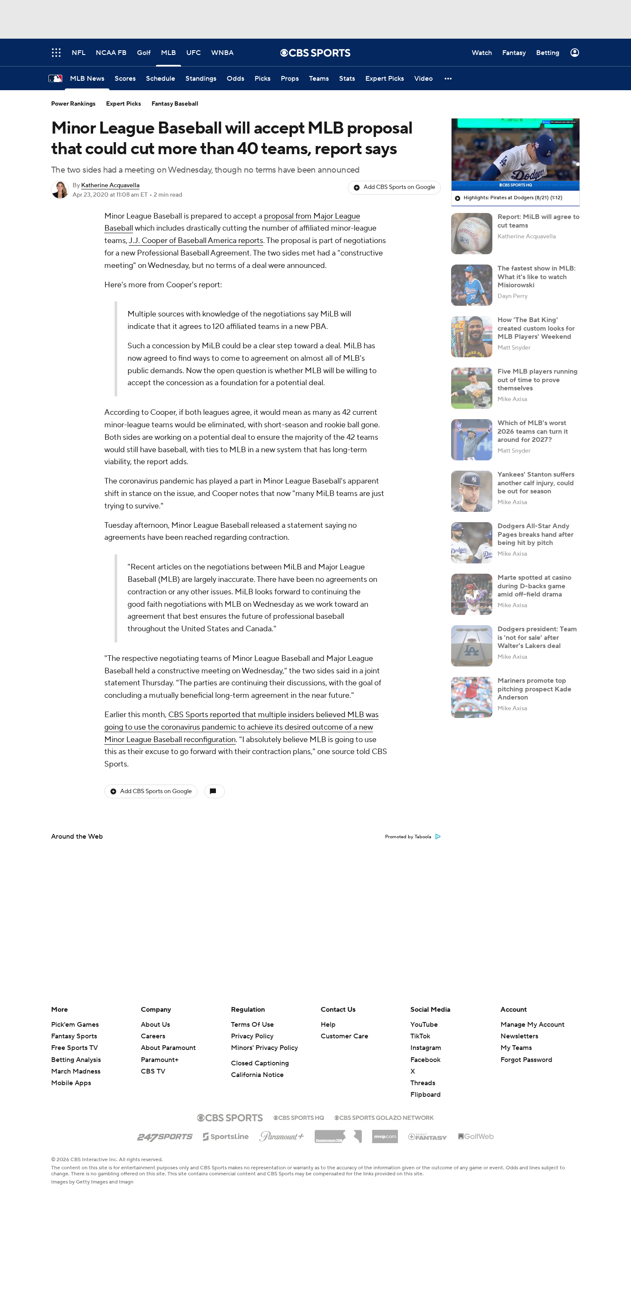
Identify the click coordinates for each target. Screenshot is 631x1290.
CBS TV (153, 1071)
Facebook (425, 1060)
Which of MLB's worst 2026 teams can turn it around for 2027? (533, 431)
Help (328, 1024)
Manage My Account (532, 1024)
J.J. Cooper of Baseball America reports (196, 241)
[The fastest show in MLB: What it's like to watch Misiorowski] (471, 285)
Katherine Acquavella (110, 185)
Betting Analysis (76, 1060)
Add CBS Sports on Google (399, 187)
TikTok (420, 1036)
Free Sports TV (74, 1048)
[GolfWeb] (476, 1136)
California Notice (257, 1075)
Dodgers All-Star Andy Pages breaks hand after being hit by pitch (535, 534)
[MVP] (385, 1133)
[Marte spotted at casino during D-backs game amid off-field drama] (471, 594)
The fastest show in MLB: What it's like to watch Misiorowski (537, 276)
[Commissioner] (338, 1133)
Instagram (425, 1048)
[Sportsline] (226, 1135)
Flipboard (425, 1094)
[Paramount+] (281, 1134)
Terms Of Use (252, 1024)
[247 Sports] (165, 1135)
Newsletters (519, 1036)
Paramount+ (160, 1060)
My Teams (516, 1048)
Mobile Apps (71, 1083)
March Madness (75, 1071)
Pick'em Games (75, 1024)
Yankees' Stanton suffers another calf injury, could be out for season (536, 482)
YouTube (424, 1024)
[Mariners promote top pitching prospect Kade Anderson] (471, 697)
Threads (422, 1083)
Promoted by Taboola (408, 837)
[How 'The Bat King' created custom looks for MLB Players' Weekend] (471, 336)
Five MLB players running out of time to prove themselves (538, 379)
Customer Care (344, 1036)
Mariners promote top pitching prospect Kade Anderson (534, 688)
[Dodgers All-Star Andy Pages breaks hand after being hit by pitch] (471, 542)
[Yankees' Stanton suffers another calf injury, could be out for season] (471, 491)
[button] (448, 78)
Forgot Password (526, 1060)
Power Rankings (73, 104)
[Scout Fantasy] (428, 1136)
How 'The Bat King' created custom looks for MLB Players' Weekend (536, 328)
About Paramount (168, 1048)
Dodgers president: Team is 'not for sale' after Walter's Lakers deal (537, 637)
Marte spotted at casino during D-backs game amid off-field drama (534, 585)
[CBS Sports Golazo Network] (384, 1117)
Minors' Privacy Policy (264, 1048)
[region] (515, 155)
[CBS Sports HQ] (298, 1117)
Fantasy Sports (74, 1036)
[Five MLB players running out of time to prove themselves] (471, 388)
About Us (155, 1024)
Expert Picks (123, 104)
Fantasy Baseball (175, 104)
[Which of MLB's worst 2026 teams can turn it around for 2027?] (471, 439)
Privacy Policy (252, 1036)
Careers (153, 1036)
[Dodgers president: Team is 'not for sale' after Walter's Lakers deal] (471, 645)
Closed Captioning (260, 1063)
